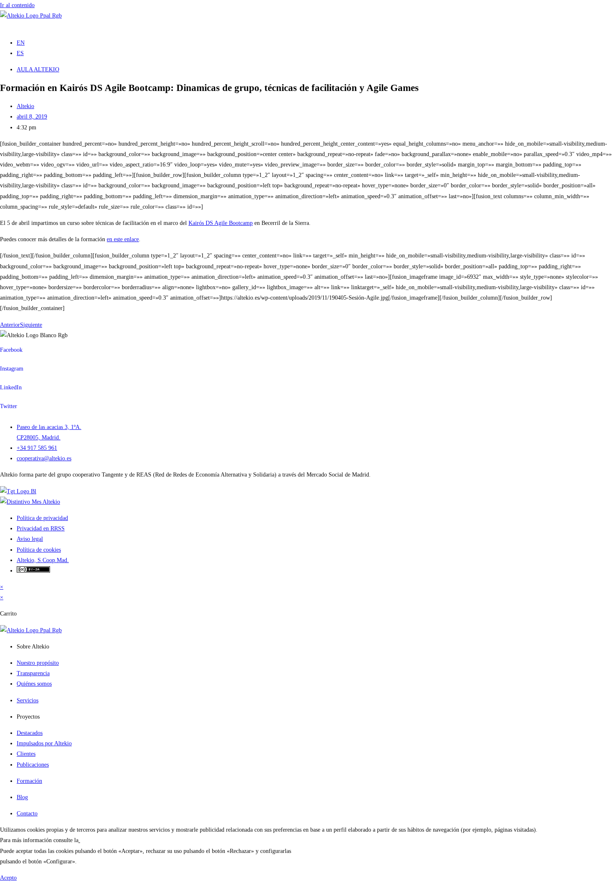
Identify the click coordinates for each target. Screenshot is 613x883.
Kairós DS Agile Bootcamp (220, 223)
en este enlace (123, 239)
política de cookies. (103, 840)
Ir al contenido (17, 5)
